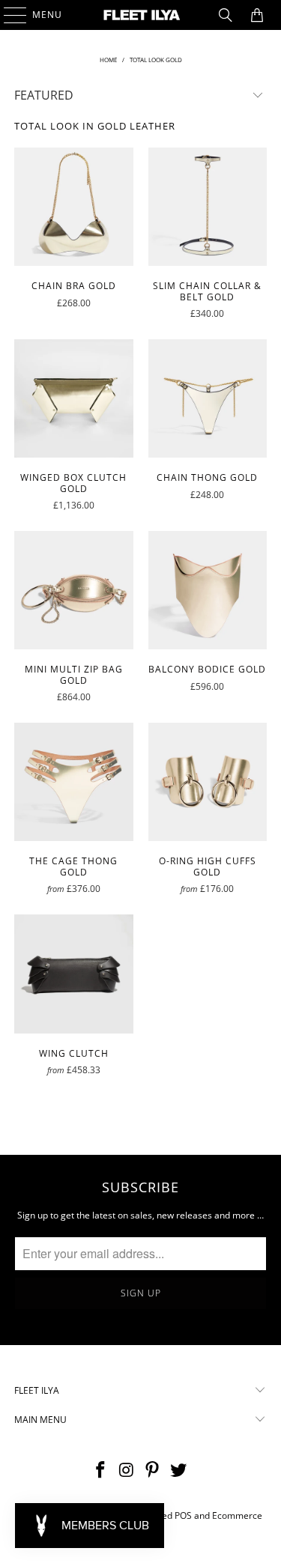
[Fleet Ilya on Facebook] (101, 1470)
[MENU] (8, 15)
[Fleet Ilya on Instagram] (126, 1470)
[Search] (225, 15)
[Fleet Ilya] (140, 15)
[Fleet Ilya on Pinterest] (153, 1470)
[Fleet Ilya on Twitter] (179, 1470)
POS (183, 1515)
